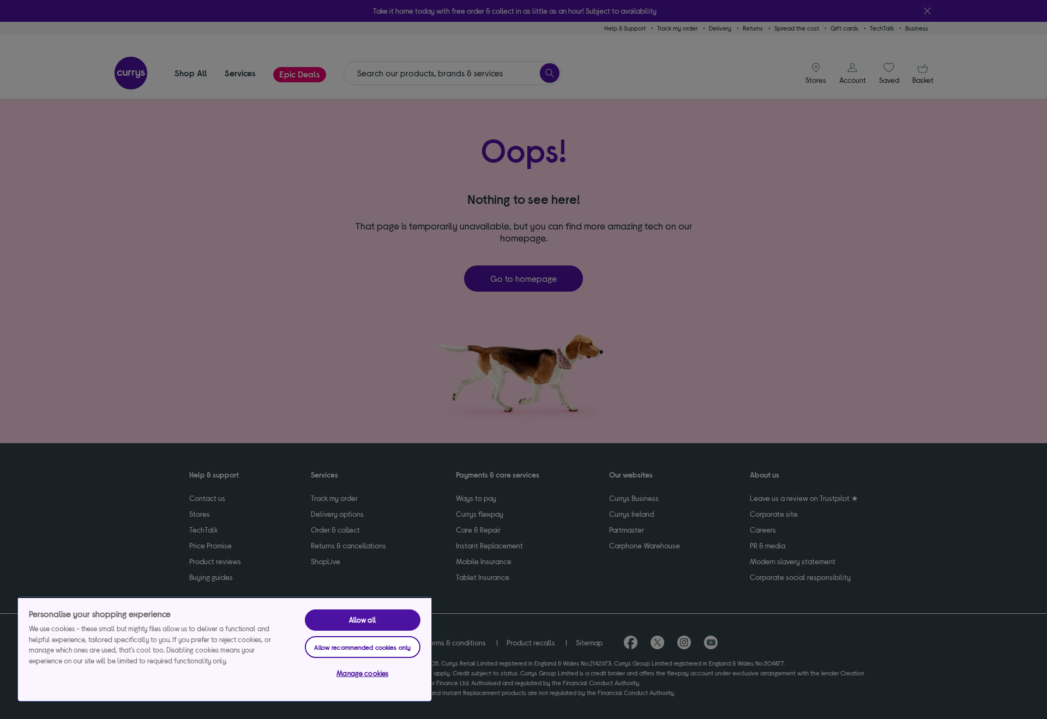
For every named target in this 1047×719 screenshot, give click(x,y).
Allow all (362, 619)
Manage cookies (362, 673)
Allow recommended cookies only (362, 647)
